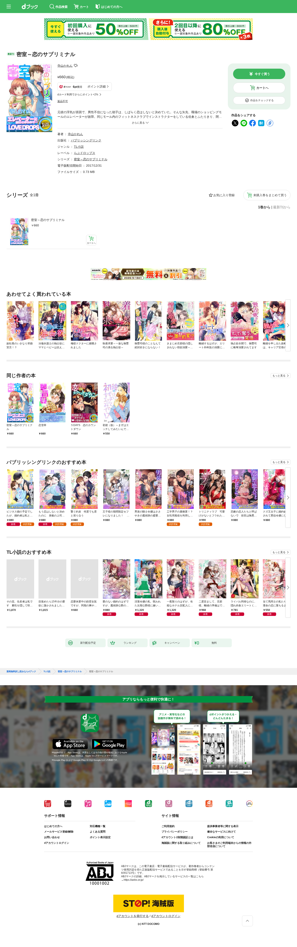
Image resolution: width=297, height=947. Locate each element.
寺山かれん (65, 65)
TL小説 (79, 146)
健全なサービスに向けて (221, 831)
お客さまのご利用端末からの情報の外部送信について (229, 844)
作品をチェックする (262, 100)
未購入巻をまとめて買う (270, 195)
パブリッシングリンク (86, 140)
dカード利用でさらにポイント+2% (77, 94)
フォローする (75, 65)
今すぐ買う (262, 74)
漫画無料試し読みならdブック (21, 671)
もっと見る (278, 375)
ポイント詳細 (96, 86)
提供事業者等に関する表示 (223, 826)
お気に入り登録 (224, 195)
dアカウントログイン (56, 842)
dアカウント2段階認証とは (177, 837)
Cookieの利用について (220, 837)
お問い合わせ (52, 837)
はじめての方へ (53, 826)
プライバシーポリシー (175, 831)
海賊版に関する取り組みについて (181, 842)
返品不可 (62, 101)
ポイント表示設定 (100, 837)
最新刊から (281, 207)
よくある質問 (97, 831)
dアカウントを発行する (133, 916)
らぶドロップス (84, 153)
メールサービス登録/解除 (58, 831)
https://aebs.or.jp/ (133, 879)
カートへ (262, 88)
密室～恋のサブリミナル (48, 220)
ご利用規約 (168, 826)
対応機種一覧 (97, 826)
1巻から (264, 207)
